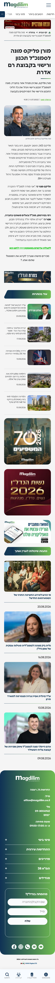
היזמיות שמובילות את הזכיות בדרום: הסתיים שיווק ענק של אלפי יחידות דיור (15, 377)
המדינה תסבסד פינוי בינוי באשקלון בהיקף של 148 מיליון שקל (16, 399)
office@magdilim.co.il (37, 800)
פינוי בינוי (44, 839)
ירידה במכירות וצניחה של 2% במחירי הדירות (15, 352)
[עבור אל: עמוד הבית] (16, 5)
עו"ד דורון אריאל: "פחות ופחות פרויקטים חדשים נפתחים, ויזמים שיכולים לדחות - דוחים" (15, 308)
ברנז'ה (32, 32)
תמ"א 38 (44, 868)
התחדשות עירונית (38, 849)
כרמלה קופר (45, 100)
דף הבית (43, 32)
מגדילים (44, 878)
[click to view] (27, 24)
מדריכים (44, 859)
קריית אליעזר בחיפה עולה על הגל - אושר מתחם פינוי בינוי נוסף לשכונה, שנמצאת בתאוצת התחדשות (16, 331)
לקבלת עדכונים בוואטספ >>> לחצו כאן (30, 248)
